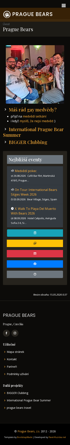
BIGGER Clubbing (28, 142)
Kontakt (12, 359)
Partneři (12, 366)
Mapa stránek (15, 352)
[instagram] (14, 333)
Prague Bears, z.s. (29, 431)
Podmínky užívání (18, 374)
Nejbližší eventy (25, 159)
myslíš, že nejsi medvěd (36, 121)
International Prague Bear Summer (33, 132)
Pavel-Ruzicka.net (57, 437)
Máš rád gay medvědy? (33, 109)
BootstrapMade (24, 437)
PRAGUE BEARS (32, 14)
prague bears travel (19, 407)
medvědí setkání (34, 116)
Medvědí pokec (26, 171)
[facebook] (6, 333)
